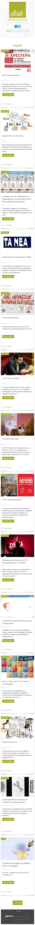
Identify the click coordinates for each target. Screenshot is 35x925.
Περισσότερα (8, 94)
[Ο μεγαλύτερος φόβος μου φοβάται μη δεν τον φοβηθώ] (17, 849)
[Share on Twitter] (6, 104)
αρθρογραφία (5, 51)
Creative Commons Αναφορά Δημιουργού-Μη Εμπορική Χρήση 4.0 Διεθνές (17, 919)
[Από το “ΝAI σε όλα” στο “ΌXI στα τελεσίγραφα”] (17, 667)
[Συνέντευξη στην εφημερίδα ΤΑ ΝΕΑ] (17, 242)
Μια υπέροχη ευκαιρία (11, 75)
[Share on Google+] (4, 104)
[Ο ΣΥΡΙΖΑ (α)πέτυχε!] (17, 424)
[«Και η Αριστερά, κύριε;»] (17, 485)
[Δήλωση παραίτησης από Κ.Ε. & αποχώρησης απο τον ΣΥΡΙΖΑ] (17, 545)
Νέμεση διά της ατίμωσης (12, 136)
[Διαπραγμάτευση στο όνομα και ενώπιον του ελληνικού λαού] (17, 786)
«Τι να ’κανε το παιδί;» (11, 378)
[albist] (17, 9)
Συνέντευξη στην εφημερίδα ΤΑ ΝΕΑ (16, 257)
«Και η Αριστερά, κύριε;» (12, 500)
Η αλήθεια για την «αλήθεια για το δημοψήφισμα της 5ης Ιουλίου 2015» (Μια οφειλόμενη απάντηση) (17, 199)
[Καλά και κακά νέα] (17, 727)
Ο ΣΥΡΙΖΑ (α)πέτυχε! (10, 439)
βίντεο (3, 839)
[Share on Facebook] (2, 104)
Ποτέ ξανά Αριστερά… (11, 318)
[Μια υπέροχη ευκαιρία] (17, 61)
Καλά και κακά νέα (9, 742)
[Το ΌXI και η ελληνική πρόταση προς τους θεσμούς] (17, 606)
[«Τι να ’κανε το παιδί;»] (17, 364)
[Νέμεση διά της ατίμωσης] (17, 121)
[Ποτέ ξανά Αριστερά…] (17, 303)
